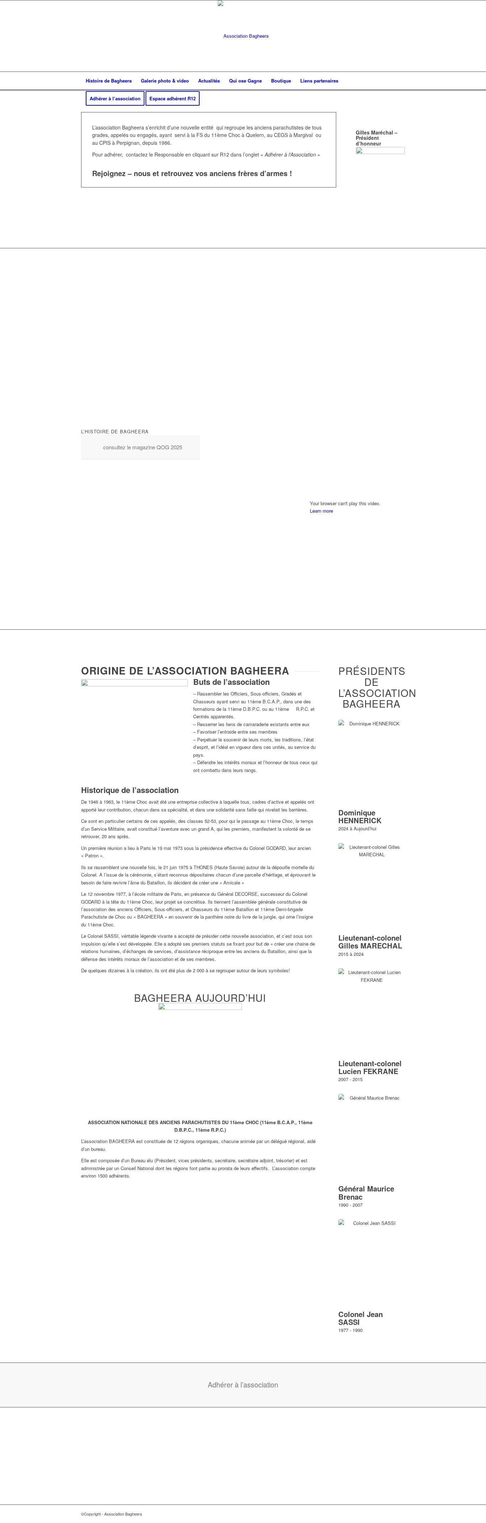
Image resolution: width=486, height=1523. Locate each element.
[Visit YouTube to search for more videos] (357, 607)
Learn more (321, 510)
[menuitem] (108, 81)
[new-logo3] (243, 36)
